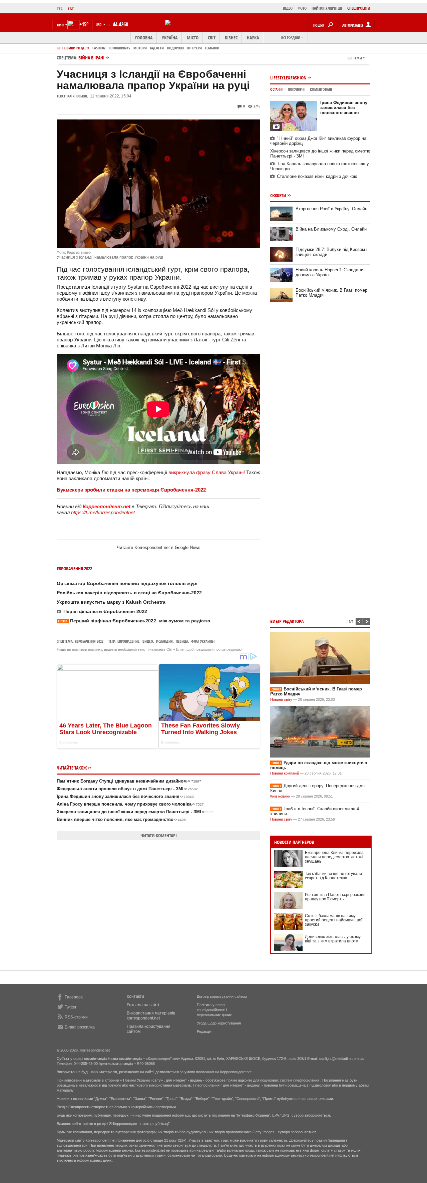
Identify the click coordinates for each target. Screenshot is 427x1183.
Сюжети (278, 195)
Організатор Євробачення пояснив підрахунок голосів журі (127, 583)
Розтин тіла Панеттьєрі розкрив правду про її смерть (335, 896)
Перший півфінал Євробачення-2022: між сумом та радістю (134, 620)
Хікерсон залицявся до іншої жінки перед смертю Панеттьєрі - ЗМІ (135, 811)
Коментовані (321, 89)
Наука (253, 37)
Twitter (70, 1007)
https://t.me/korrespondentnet (103, 512)
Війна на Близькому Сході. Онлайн (331, 229)
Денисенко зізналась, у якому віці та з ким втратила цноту (333, 938)
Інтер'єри (194, 47)
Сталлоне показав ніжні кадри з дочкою (317, 176)
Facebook (74, 997)
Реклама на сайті (143, 1004)
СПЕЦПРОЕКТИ (358, 8)
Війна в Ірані (91, 57)
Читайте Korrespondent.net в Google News (158, 547)
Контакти (135, 996)
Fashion (98, 47)
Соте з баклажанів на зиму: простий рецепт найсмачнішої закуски (333, 920)
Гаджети (157, 47)
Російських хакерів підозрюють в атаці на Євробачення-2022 (129, 592)
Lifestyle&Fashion (288, 77)
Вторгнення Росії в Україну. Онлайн (331, 208)
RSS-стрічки (76, 1017)
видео (147, 641)
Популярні (296, 89)
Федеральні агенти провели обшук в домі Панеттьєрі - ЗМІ (127, 788)
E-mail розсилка (80, 1027)
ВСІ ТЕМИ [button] (355, 57)
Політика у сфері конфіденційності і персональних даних (214, 1010)
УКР (71, 8)
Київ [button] (60, 24)
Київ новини (280, 796)
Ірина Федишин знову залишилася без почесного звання (125, 796)
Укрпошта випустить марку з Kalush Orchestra (111, 602)
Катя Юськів (77, 95)
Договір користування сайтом (222, 996)
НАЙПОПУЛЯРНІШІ (327, 8)
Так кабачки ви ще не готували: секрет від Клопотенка (334, 875)
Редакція (204, 1031)
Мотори (140, 47)
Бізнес (231, 37)
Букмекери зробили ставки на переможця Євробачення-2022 (131, 490)
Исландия (164, 641)
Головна (143, 37)
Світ (212, 37)
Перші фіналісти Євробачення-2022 (105, 611)
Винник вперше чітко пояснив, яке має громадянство (121, 819)
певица (182, 641)
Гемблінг (212, 47)
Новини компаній (284, 773)
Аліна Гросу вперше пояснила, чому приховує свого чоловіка (130, 804)
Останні (276, 89)
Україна (169, 37)
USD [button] (99, 24)
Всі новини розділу (73, 47)
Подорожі (175, 47)
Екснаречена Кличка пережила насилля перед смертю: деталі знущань (334, 857)
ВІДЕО (288, 8)
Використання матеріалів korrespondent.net (151, 1015)
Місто (192, 37)
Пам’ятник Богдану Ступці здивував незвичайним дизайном (129, 781)
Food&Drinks (119, 47)
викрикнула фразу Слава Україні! (206, 472)
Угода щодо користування (219, 1023)
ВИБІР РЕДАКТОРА (287, 621)
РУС (60, 8)
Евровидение (128, 641)
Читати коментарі (158, 835)
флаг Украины (203, 641)
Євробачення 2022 (89, 641)
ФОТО (302, 8)
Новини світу (281, 699)
